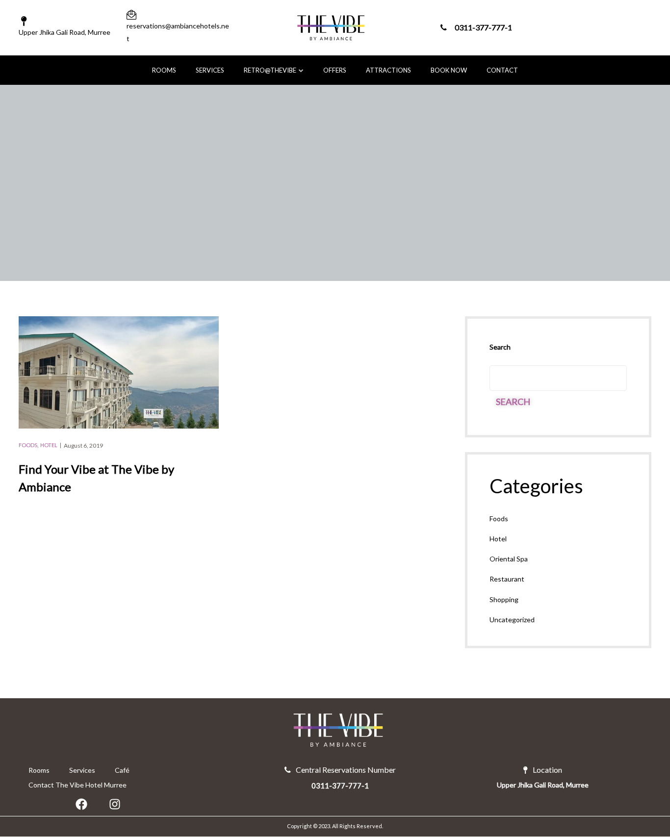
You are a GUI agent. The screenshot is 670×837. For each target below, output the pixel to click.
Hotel (48, 445)
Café (122, 770)
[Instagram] (115, 804)
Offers (334, 70)
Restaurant (507, 579)
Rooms (164, 70)
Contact (502, 70)
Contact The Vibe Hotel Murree (77, 785)
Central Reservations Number (346, 770)
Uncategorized (512, 619)
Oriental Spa (509, 559)
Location (547, 770)
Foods (28, 445)
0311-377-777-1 (483, 27)
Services (210, 70)
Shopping (504, 599)
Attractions (388, 70)
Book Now (449, 70)
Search (500, 347)
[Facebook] (81, 804)
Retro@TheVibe (270, 70)
